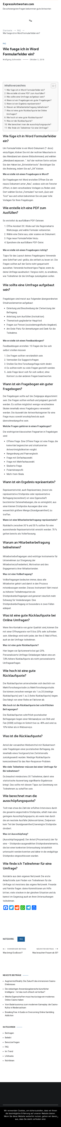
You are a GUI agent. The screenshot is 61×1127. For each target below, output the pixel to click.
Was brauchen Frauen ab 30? (45, 951)
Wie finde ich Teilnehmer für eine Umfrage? (28, 128)
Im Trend (9, 1051)
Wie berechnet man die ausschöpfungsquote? (29, 124)
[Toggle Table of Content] (52, 85)
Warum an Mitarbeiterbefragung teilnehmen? (28, 107)
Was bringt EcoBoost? (14, 951)
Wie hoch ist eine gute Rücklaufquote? (25, 117)
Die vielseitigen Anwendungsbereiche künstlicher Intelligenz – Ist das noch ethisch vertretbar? (27, 990)
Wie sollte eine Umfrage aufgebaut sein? (26, 97)
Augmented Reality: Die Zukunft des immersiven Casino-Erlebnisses (30, 982)
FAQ (4, 44)
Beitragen (9, 1033)
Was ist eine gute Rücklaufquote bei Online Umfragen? (27, 112)
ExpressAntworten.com (18, 4)
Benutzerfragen (12, 1042)
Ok (30, 1123)
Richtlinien (9, 1060)
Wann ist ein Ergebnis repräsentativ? (24, 103)
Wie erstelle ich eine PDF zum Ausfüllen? (26, 93)
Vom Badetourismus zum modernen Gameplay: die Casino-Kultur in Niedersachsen (31, 1006)
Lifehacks (9, 1056)
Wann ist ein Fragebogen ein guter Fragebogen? (29, 100)
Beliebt (8, 1037)
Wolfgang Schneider (12, 60)
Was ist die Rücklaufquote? (19, 121)
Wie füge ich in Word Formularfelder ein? (26, 90)
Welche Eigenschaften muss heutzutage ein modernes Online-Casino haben (29, 998)
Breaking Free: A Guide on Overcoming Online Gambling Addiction (29, 1013)
